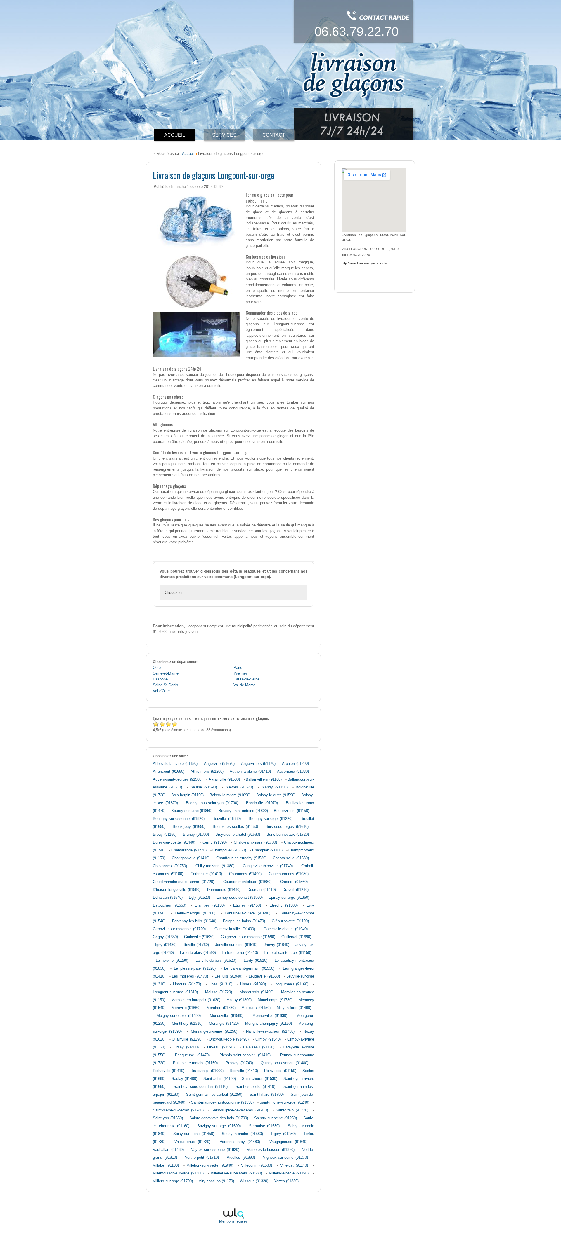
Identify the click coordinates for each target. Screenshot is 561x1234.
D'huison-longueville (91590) (176, 890)
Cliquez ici (173, 592)
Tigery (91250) (283, 1134)
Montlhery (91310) (187, 1024)
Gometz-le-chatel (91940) (286, 929)
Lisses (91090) (253, 984)
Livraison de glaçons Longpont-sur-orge (213, 175)
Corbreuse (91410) (206, 874)
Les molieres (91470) (190, 976)
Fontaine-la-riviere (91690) (247, 913)
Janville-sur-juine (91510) (236, 945)
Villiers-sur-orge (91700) (173, 1181)
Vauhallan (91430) (168, 1150)
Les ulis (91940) (228, 976)
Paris (237, 668)
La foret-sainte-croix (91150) (287, 953)
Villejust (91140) (294, 1165)
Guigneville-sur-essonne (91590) (248, 937)
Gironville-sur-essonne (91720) (179, 929)
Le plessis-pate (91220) (195, 968)
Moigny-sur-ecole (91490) (179, 1016)
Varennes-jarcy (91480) (240, 1142)
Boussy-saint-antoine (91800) (243, 811)
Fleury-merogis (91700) (195, 913)
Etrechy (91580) (283, 905)
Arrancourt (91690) (168, 771)
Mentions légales (233, 1221)
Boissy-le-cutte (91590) (275, 795)
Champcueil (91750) (229, 850)
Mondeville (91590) (226, 1016)
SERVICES (224, 134)
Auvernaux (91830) (293, 771)
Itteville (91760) (196, 945)
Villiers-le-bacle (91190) (289, 1173)
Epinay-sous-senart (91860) (239, 898)
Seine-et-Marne (166, 673)
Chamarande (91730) (188, 850)
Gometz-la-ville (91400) (234, 929)
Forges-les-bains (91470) (244, 921)
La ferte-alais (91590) (198, 953)
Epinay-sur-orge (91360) (289, 898)
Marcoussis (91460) (257, 992)
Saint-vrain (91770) (292, 1110)
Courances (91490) (245, 874)
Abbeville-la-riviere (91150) (175, 764)
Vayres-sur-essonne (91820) (215, 1150)
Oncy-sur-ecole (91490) (229, 1039)
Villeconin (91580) (256, 1165)
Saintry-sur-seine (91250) (275, 1118)
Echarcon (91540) (168, 898)
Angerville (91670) (219, 764)
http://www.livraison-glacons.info (364, 263)
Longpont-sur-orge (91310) (175, 992)
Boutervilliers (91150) (291, 811)
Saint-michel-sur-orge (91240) (284, 1102)
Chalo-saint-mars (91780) (255, 842)
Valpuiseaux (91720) (192, 1142)
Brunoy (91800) (196, 834)
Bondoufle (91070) (262, 803)
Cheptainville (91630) (291, 858)
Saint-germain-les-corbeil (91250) (214, 1094)
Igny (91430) (165, 945)
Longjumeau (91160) (290, 984)
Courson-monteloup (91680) (247, 882)
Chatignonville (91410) (190, 858)
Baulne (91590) (203, 787)
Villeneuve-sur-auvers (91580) (236, 1173)
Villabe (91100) (166, 1165)
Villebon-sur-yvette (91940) (210, 1165)
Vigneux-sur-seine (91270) (285, 1158)
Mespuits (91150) (255, 1008)
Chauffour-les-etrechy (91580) (241, 858)
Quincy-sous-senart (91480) (284, 1063)
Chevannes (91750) (170, 866)
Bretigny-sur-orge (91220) (270, 819)
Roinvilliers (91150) (280, 1071)
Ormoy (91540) (268, 1039)
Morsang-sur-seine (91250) (214, 1031)
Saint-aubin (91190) (219, 1079)
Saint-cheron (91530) (259, 1079)
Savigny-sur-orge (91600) (219, 1126)
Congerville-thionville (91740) (268, 866)
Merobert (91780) (221, 1008)
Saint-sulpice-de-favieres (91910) (239, 1110)
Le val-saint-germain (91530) (249, 968)
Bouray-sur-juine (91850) (191, 811)
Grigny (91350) (165, 937)
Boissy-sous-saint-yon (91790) (212, 803)
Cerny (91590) (214, 842)
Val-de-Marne (244, 685)
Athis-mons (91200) (207, 771)
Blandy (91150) (274, 787)
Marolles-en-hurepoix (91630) (195, 1000)
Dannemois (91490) (223, 890)
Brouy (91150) (164, 834)
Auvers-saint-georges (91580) (177, 779)
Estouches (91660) (169, 905)
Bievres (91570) (239, 787)
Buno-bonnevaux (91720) (287, 834)
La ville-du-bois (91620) (215, 961)
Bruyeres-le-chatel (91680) (237, 834)
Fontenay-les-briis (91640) (194, 921)
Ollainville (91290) (187, 1039)
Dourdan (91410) (261, 890)
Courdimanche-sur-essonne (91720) (183, 882)
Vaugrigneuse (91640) (288, 1142)
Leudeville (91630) (264, 976)
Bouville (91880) (226, 819)
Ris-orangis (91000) (207, 1071)
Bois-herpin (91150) (187, 795)
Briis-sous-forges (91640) (287, 827)
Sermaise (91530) (264, 1126)
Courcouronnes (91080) (289, 874)
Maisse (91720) (218, 992)
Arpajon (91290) (295, 764)
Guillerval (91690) (296, 937)
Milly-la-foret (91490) (294, 1008)
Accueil (188, 153)
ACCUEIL (174, 134)
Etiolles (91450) (247, 905)
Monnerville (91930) (269, 1016)
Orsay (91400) (186, 1047)
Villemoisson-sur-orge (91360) (178, 1173)
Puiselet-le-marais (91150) (195, 1063)
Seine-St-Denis (165, 685)
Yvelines (240, 673)
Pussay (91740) (239, 1063)
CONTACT (273, 134)
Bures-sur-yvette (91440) (174, 842)
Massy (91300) (239, 1000)
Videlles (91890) (241, 1158)
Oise (157, 668)
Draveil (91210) (296, 890)
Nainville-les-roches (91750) (270, 1031)
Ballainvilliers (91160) (263, 779)
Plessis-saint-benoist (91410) (245, 1055)
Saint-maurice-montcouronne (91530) (222, 1102)
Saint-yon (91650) (168, 1118)
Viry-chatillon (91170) (216, 1181)
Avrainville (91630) (224, 779)
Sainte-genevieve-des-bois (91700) (218, 1118)
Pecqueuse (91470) (192, 1055)
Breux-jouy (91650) (189, 827)
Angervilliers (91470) (258, 764)
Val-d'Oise (161, 691)
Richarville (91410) (168, 1071)
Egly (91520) (199, 898)
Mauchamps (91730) (275, 1000)
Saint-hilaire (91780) (267, 1094)
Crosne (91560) (293, 882)
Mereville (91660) (186, 1008)
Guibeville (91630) (199, 937)
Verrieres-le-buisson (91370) (271, 1150)
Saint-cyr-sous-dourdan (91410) (201, 1087)
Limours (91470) (187, 984)
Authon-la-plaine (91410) (250, 771)
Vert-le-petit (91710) (202, 1158)
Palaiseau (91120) (258, 1047)
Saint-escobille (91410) (255, 1087)
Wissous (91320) (254, 1181)
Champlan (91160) (267, 850)
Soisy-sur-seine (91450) (193, 1134)
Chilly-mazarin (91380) (215, 866)
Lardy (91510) (256, 961)
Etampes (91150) (210, 905)
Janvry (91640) (276, 945)
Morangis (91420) (223, 1024)
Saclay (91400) (184, 1079)
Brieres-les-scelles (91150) (235, 827)
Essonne (160, 679)
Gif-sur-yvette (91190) (290, 921)
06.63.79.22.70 (356, 31)
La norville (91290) (172, 961)
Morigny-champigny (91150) (268, 1024)
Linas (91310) (220, 984)
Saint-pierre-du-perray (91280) (178, 1110)
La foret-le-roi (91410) (240, 953)
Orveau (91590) (220, 1047)
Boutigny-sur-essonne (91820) (179, 819)
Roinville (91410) (244, 1071)
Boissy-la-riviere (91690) (229, 795)
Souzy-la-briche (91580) (242, 1134)
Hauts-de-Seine (246, 679)
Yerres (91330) (286, 1181)
